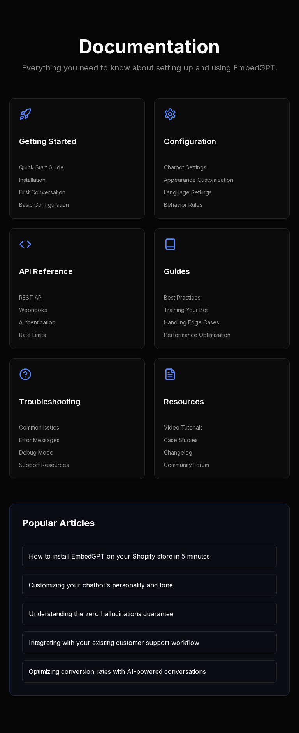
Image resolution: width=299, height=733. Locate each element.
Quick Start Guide (41, 167)
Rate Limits (32, 334)
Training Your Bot (186, 310)
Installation (32, 179)
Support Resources (44, 465)
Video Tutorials (183, 427)
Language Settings (188, 192)
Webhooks (33, 310)
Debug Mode (36, 452)
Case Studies (181, 440)
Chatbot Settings (185, 167)
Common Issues (39, 427)
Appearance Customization (198, 179)
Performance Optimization (197, 334)
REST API (31, 297)
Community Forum (186, 465)
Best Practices (182, 297)
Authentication (37, 322)
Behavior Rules (183, 204)
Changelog (178, 452)
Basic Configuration (44, 204)
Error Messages (39, 440)
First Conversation (42, 192)
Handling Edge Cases (191, 322)
